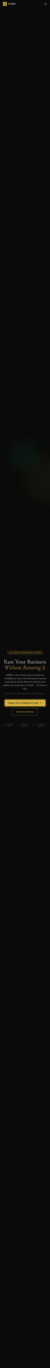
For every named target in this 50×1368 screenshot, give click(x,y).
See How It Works (25, 711)
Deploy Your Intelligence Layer (23, 703)
